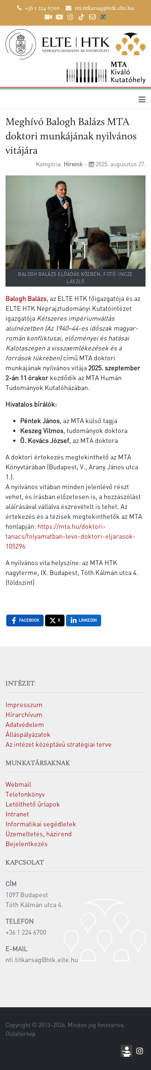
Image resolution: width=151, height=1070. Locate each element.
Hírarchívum (24, 714)
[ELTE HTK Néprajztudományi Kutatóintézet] (75, 44)
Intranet (17, 813)
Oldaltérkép (20, 1033)
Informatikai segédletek (40, 823)
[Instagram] (70, 17)
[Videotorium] (48, 17)
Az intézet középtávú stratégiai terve (58, 744)
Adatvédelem (24, 724)
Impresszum (24, 704)
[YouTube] (59, 17)
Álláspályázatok (28, 734)
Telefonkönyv (25, 794)
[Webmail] (92, 17)
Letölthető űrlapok (32, 804)
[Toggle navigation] (142, 99)
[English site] (103, 18)
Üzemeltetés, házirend (38, 833)
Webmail (18, 784)
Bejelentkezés (26, 843)
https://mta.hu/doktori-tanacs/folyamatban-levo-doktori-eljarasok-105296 (70, 536)
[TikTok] (81, 17)
